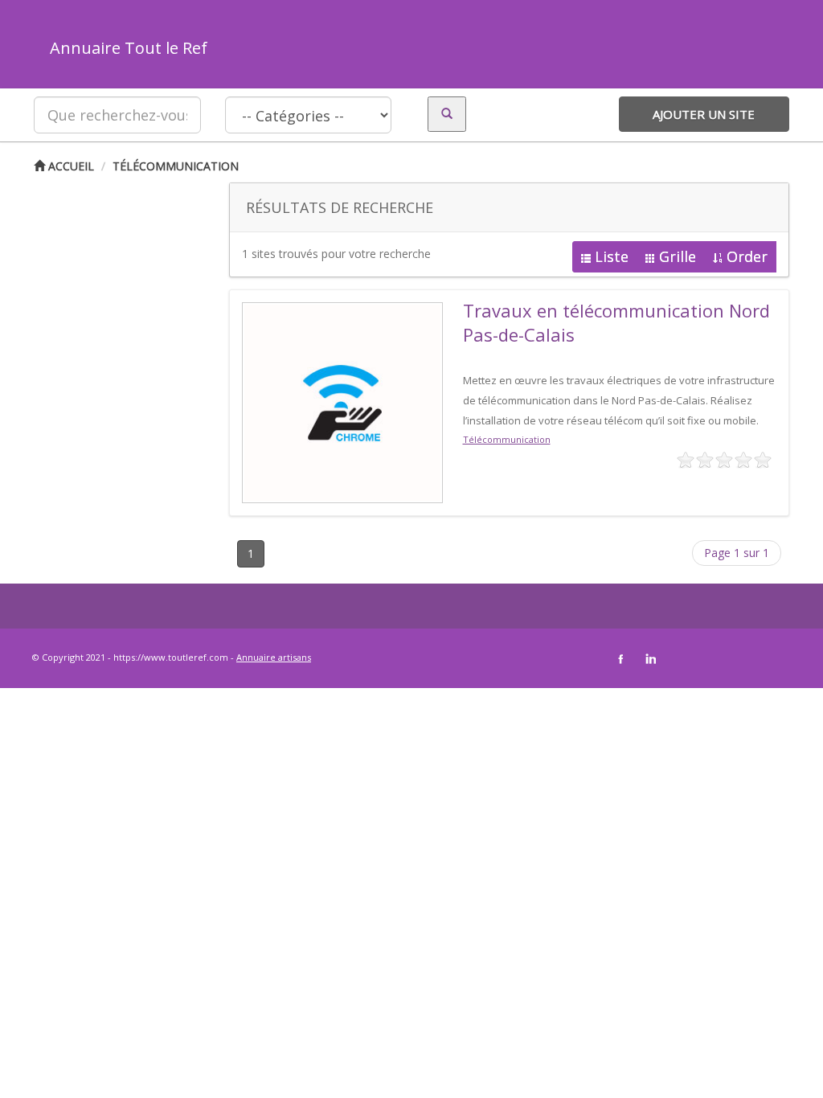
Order (747, 256)
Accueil (69, 166)
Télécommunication (176, 166)
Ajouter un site (704, 114)
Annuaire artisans (273, 657)
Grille (677, 256)
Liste (612, 256)
